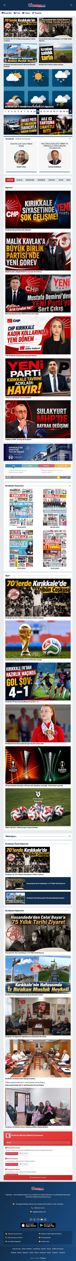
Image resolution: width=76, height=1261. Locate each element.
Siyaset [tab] (51, 180)
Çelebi (31, 1252)
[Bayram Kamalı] (21, 157)
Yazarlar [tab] (9, 139)
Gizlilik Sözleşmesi (58, 1249)
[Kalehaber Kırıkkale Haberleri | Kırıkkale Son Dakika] (37, 5)
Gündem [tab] (41, 180)
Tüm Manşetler (46, 1237)
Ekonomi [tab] (30, 180)
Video (27, 13)
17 (57, 111)
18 (61, 111)
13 (44, 111)
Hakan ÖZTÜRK (54, 167)
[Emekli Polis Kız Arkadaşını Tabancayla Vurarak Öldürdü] (21, 125)
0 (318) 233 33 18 (12, 1153)
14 (47, 111)
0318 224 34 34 (39, 1208)
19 (64, 111)
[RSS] (45, 1219)
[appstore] (29, 1225)
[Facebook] (31, 1219)
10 (34, 111)
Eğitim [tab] (10, 180)
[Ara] (71, 5)
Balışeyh (25, 1252)
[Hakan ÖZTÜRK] (54, 157)
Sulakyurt (55, 1252)
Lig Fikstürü (36, 1249)
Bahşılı (19, 1252)
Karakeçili (43, 1252)
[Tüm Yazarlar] (70, 139)
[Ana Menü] (5, 5)
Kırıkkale (13, 1252)
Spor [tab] (61, 180)
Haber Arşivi (45, 1241)
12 (41, 111)
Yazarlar (37, 13)
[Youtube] (41, 1219)
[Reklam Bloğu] (38, 452)
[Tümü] (70, 486)
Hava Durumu (16, 1249)
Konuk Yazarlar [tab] (22, 139)
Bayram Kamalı (21, 167)
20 (67, 111)
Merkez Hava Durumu (15, 1234)
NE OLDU (21, 144)
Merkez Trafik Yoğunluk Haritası (51, 1234)
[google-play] (47, 1225)
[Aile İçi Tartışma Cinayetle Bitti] (55, 125)
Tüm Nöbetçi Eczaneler (39, 1177)
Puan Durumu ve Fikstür (15, 1237)
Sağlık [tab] (19, 180)
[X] (34, 1219)
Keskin (49, 1252)
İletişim (43, 1249)
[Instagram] (38, 1219)
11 (38, 111)
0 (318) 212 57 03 (12, 1164)
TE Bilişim (43, 1258)
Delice (37, 1252)
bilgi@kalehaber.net (39, 1212)
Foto (18, 13)
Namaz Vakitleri (27, 1249)
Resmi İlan (7, 13)
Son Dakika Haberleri (14, 1241)
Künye (49, 1249)
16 (54, 111)
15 (51, 111)
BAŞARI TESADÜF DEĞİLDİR (55, 144)
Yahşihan (62, 1252)
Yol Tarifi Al (24, 1153)
